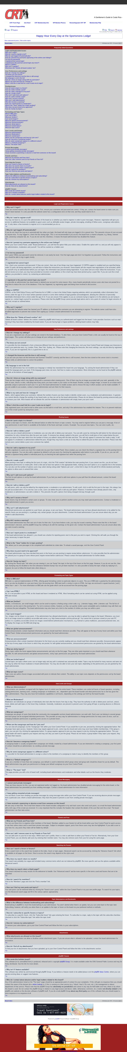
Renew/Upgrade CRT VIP (78, 23)
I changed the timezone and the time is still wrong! (22, 76)
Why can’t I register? (12, 66)
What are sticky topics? (13, 124)
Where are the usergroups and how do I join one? (22, 137)
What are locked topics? (13, 126)
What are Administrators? (13, 132)
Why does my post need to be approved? (19, 107)
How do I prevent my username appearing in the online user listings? (28, 58)
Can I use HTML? (11, 115)
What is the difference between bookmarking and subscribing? (26, 176)
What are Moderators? (12, 134)
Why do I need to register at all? (15, 54)
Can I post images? (11, 119)
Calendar (119, 30)
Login (8, 30)
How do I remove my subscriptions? (17, 179)
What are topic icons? (12, 127)
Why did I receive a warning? (15, 102)
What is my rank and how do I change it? (18, 81)
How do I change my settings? (15, 73)
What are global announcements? (16, 121)
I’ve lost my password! (12, 59)
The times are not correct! (13, 74)
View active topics (25, 40)
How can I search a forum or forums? (17, 164)
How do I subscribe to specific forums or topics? (21, 178)
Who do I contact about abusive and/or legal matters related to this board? (30, 194)
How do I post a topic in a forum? (16, 88)
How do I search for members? (15, 169)
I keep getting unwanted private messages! (19, 151)
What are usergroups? (12, 136)
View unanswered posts (11, 40)
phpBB (57, 1018)
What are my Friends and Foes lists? (17, 158)
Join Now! (27, 23)
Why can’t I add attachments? (15, 100)
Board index (8, 43)
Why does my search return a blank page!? (19, 168)
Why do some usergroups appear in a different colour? (23, 141)
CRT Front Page (15, 23)
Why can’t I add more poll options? (16, 95)
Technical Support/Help (17, 26)
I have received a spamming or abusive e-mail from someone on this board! (30, 153)
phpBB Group (65, 962)
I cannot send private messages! (16, 149)
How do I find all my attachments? (16, 186)
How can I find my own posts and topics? (18, 171)
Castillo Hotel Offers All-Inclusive (63, 36)
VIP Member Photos (59, 23)
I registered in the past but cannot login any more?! (22, 63)
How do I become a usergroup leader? (18, 139)
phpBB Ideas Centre (101, 972)
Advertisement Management (69, 1051)
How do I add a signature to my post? (17, 91)
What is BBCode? (11, 114)
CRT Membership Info (42, 23)
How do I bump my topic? (13, 109)
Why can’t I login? (11, 52)
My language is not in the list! (15, 78)
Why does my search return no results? (18, 166)
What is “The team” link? (13, 144)
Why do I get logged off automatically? (18, 56)
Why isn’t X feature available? (15, 192)
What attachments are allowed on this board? (20, 184)
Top (6, 214)
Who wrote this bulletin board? (15, 191)
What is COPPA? (10, 64)
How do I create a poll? (13, 93)
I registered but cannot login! (14, 61)
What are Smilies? (11, 117)
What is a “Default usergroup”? (15, 143)
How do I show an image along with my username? (22, 80)
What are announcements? (14, 122)
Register (15, 30)
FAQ (105, 30)
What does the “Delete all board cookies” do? (20, 68)
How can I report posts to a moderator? (18, 104)
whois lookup (37, 984)
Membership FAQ (95, 23)
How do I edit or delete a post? (15, 90)
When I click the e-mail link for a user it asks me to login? (24, 83)
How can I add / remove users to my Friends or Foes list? (24, 159)
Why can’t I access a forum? (14, 98)
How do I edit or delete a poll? (15, 97)
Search (112, 30)
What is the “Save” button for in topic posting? (20, 105)
